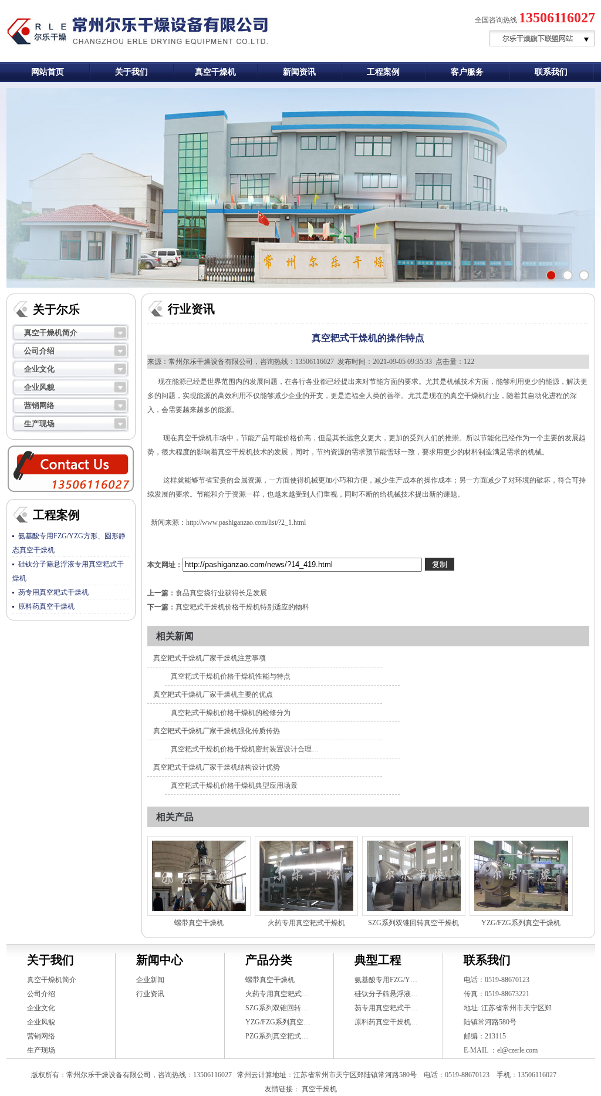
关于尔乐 (56, 309)
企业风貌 (39, 387)
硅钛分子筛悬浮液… (386, 994)
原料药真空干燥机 (46, 606)
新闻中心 (159, 959)
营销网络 (39, 405)
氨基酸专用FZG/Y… (385, 980)
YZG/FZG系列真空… (277, 1022)
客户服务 (467, 72)
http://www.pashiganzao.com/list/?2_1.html (246, 522)
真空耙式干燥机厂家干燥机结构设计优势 (216, 767)
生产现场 (39, 423)
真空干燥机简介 (50, 332)
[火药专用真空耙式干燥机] (306, 876)
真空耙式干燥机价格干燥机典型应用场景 (234, 785)
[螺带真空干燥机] (199, 876)
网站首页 (47, 72)
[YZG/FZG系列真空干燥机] (521, 876)
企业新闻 (150, 980)
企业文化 (39, 369)
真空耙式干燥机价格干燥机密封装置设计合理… (245, 749)
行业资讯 (150, 994)
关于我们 (131, 72)
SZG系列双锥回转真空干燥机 (413, 923)
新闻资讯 (299, 72)
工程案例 (383, 72)
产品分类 (268, 959)
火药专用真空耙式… (277, 994)
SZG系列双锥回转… (276, 1008)
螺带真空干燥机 (199, 923)
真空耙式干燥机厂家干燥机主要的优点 (213, 694)
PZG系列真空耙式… (276, 1036)
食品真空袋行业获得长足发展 (221, 593)
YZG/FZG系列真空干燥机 (521, 923)
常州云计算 (254, 1075)
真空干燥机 (215, 72)
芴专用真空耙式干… (386, 1008)
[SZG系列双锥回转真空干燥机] (413, 876)
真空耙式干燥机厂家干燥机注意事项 (209, 658)
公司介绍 (39, 350)
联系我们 (551, 72)
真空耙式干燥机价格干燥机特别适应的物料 (242, 607)
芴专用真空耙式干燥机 (53, 592)
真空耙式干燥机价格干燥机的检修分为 (231, 713)
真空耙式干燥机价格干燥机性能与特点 (231, 676)
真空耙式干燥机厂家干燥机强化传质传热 (216, 731)
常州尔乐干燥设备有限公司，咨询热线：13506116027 (251, 362)
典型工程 (377, 959)
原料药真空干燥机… (386, 1022)
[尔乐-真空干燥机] (584, 275)
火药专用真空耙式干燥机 (306, 923)
